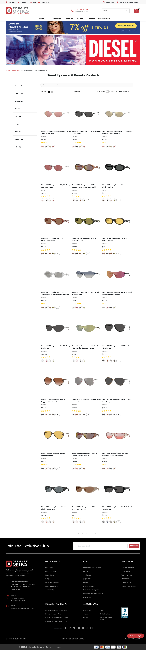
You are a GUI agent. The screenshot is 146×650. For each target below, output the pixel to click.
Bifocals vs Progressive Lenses (56, 618)
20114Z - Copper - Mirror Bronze (73, 468)
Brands (85, 571)
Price (18, 147)
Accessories (87, 597)
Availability (19, 101)
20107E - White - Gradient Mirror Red (76, 468)
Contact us (87, 610)
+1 (118, 361)
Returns (85, 618)
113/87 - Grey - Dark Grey (80, 307)
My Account (125, 579)
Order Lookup (105, 614)
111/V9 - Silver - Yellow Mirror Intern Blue (49, 146)
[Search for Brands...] (131, 85)
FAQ (101, 610)
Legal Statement (51, 586)
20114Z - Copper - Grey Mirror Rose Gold (73, 200)
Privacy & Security (52, 582)
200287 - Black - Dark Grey (76, 200)
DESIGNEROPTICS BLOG (73, 639)
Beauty (92, 18)
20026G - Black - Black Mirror (80, 468)
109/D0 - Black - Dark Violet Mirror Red (76, 307)
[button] (46, 142)
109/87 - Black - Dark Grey (46, 146)
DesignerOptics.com (35, 647)
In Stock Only (101, 91)
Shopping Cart (126, 582)
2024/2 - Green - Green (114, 522)
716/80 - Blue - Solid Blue (107, 522)
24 (96, 533)
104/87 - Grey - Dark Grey (114, 361)
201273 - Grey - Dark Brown (83, 468)
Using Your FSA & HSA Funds (56, 621)
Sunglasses (87, 575)
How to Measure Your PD (54, 614)
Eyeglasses (87, 579)
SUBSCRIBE (134, 546)
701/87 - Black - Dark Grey (103, 522)
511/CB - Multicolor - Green (83, 200)
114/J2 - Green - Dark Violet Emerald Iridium (83, 307)
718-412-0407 (81, 10)
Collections (16, 70)
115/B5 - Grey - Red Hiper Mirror (53, 146)
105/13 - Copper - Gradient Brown (107, 361)
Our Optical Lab (51, 571)
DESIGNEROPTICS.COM (16, 639)
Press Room (49, 575)
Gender (17, 109)
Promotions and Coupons (92, 567)
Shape (17, 124)
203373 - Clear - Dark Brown (80, 200)
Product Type (19, 86)
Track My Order (127, 575)
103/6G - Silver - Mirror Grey (110, 361)
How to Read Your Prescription (56, 610)
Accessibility (49, 590)
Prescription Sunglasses (91, 590)
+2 (88, 200)
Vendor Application (128, 586)
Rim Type (18, 116)
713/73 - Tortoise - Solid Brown (110, 522)
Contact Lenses (104, 18)
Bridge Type (19, 139)
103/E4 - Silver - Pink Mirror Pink (42, 146)
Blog (47, 579)
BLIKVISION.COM (132, 639)
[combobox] (116, 11)
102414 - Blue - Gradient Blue (73, 307)
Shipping (86, 614)
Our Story (49, 567)
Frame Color (19, 93)
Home (8, 70)
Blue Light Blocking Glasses (93, 593)
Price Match (125, 571)
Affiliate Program (127, 567)
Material (18, 132)
